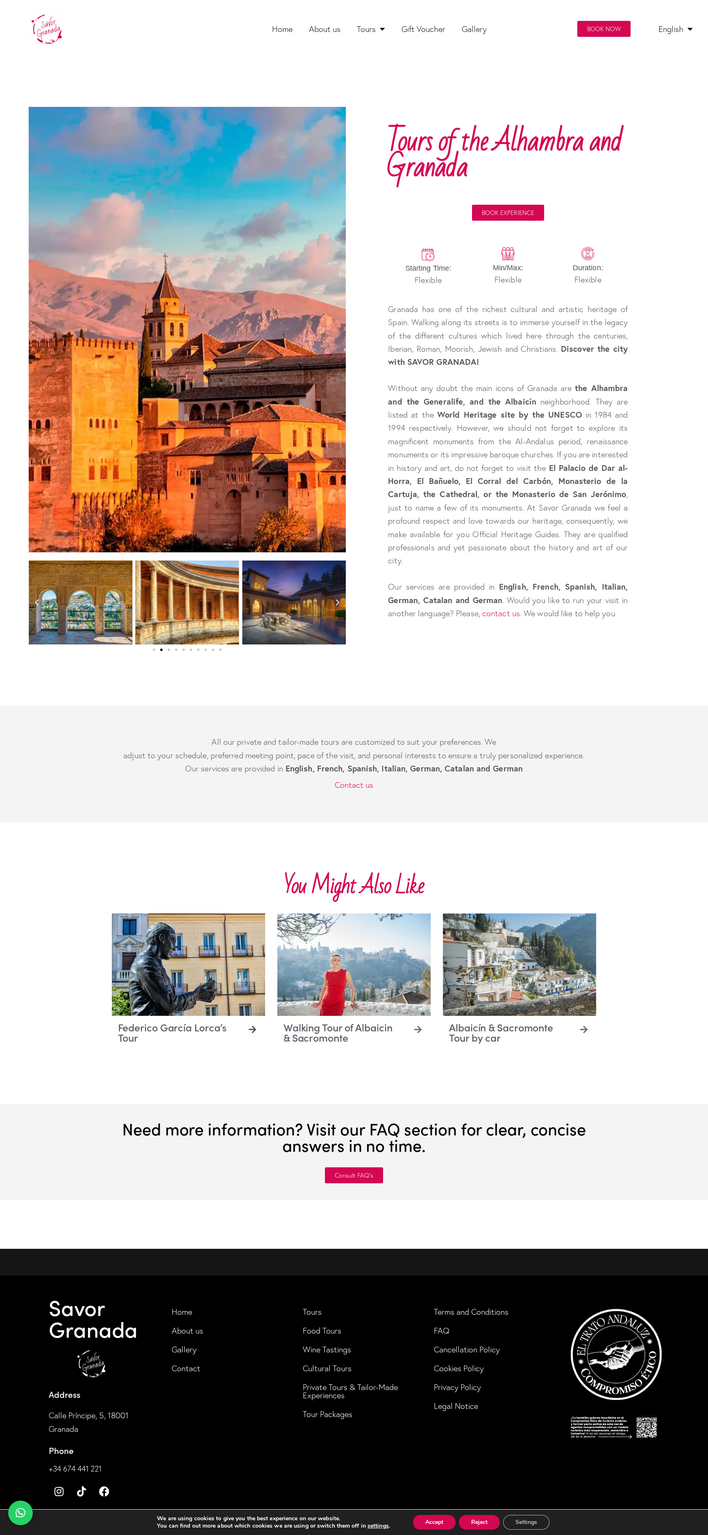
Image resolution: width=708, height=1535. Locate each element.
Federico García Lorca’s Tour (172, 1032)
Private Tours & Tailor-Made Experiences (350, 1391)
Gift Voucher (423, 29)
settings (378, 1526)
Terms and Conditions (471, 1312)
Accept (434, 1522)
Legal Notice (456, 1406)
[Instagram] (59, 1491)
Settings (526, 1522)
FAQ (441, 1331)
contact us (501, 613)
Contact (186, 1368)
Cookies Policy (459, 1368)
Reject (479, 1522)
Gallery (474, 29)
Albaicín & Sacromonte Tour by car (501, 1032)
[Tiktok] (81, 1491)
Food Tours (322, 1331)
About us (324, 29)
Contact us (354, 785)
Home (282, 29)
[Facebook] (104, 1491)
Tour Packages (327, 1414)
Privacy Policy (457, 1387)
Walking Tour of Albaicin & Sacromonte (338, 1032)
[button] (37, 603)
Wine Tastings (327, 1349)
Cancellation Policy (467, 1349)
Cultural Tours (327, 1368)
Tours (366, 29)
